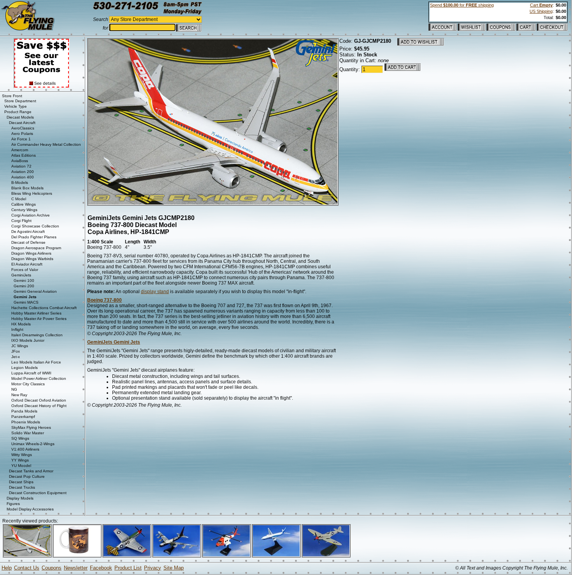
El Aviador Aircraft (26, 264)
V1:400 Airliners (25, 449)
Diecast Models (20, 117)
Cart (541, 5)
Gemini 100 (24, 280)
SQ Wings (20, 438)
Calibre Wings (23, 204)
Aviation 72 (21, 166)
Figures (13, 504)
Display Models (20, 498)
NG (14, 389)
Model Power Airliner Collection (38, 378)
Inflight (17, 329)
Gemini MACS (26, 302)
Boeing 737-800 (104, 300)
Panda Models (24, 411)
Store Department (20, 101)
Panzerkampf (23, 416)
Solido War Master (27, 433)
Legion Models (24, 367)
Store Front (12, 96)
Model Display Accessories (30, 509)
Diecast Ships (21, 482)
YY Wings (20, 460)
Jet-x (15, 357)
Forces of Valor (24, 269)
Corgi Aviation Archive (30, 215)
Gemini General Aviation (35, 291)
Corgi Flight (21, 220)
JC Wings (19, 346)
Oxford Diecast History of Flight (39, 406)
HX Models (21, 324)
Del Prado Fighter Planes (33, 237)
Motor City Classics (28, 384)
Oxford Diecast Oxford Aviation (38, 400)
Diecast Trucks (22, 487)
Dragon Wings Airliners (31, 253)
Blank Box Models (27, 188)
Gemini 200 (24, 286)
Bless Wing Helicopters (31, 193)
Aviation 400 (22, 177)
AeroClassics (22, 128)
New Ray (19, 395)
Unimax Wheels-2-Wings (32, 444)
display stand (155, 291)
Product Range (18, 112)
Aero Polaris (22, 133)
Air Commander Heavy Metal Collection (46, 144)
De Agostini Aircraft (28, 231)
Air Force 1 (21, 139)
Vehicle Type (15, 106)
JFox (15, 351)
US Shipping (541, 11)
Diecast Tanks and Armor (31, 471)
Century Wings (24, 210)
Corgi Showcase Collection (35, 226)
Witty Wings (21, 455)
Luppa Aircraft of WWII (31, 373)
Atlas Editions (23, 155)
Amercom (19, 150)
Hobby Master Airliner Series (36, 313)
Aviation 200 (22, 172)
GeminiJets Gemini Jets (113, 342)
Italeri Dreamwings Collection (37, 335)
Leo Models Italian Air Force (36, 362)
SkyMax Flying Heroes (31, 427)
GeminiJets (21, 275)
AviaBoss (19, 161)
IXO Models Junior (27, 340)
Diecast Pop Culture (27, 476)
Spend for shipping (462, 5)
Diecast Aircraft (22, 123)
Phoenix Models (25, 422)
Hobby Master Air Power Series (39, 318)
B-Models (19, 182)
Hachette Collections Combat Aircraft (44, 308)
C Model (18, 199)
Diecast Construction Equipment (38, 493)
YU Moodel (21, 465)
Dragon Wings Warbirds (32, 259)
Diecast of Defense (28, 242)
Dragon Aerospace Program (36, 248)
